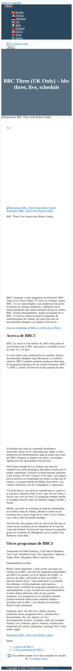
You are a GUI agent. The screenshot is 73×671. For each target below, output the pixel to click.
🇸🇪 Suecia (17, 38)
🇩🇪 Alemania (19, 18)
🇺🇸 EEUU (17, 31)
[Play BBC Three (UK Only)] (31, 207)
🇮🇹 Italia (16, 25)
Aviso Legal (52, 668)
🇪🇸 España (17, 12)
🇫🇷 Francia (18, 15)
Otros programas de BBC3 (28, 649)
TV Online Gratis (37, 658)
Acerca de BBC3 (23, 646)
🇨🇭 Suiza (17, 34)
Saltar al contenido (11, 2)
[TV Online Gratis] (17, 43)
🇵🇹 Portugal (18, 28)
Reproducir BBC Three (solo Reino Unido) (29, 210)
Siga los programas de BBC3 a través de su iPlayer (33, 327)
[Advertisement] (36, 168)
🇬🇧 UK (16, 21)
